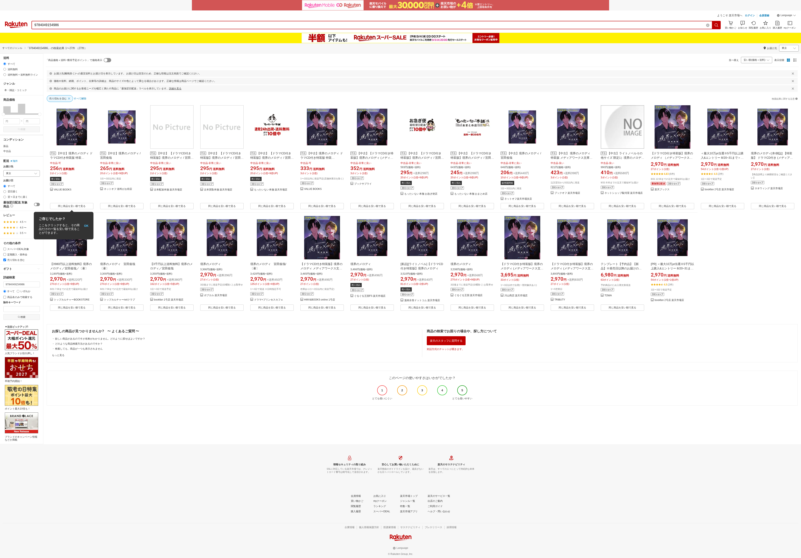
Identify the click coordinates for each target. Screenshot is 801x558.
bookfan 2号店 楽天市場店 (719, 189)
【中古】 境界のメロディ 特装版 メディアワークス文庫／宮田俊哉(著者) (572, 158)
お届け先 (8, 166)
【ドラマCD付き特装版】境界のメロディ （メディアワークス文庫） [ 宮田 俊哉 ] (672, 158)
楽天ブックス (662, 189)
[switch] (37, 204)
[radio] (4, 63)
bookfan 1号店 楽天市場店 (168, 299)
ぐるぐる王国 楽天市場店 (468, 295)
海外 (15, 161)
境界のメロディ (210, 264)
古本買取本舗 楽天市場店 (218, 189)
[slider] (3, 114)
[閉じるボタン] (793, 73)
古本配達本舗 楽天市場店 (168, 189)
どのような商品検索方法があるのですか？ (79, 343)
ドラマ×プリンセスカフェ (268, 299)
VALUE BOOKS (62, 189)
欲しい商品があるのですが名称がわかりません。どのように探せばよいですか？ (100, 338)
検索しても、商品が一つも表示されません (79, 348)
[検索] (716, 25)
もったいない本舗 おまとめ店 (470, 194)
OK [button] (86, 225)
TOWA (608, 295)
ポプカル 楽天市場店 (215, 295)
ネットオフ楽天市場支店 (518, 199)
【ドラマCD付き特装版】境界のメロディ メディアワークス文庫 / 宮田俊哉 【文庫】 (322, 268)
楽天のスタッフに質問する (446, 340)
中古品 (7, 151)
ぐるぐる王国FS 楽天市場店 (369, 296)
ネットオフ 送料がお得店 (118, 189)
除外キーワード (12, 302)
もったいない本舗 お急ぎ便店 (420, 194)
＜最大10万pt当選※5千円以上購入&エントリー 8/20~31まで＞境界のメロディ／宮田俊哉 (722, 158)
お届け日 (8, 180)
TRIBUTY (559, 299)
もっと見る (58, 355)
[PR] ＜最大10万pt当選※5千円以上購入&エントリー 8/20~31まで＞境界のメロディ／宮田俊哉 (672, 268)
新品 (5, 146)
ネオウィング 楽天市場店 (769, 188)
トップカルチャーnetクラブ (119, 299)
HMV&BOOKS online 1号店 (319, 299)
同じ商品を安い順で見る (72, 206)
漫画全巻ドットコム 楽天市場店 (422, 300)
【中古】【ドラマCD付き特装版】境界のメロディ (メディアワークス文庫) (371, 158)
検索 (22, 129)
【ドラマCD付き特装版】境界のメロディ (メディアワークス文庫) (522, 268)
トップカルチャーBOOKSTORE (71, 299)
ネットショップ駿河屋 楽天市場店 (624, 193)
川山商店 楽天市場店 (516, 295)
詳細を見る (175, 88)
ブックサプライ (363, 184)
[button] (786, 15)
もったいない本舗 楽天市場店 (270, 189)
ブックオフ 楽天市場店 (567, 193)
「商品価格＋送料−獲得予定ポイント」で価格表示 (74, 60)
